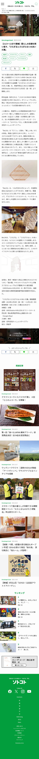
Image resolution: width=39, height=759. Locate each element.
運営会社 (19, 737)
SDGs (19, 719)
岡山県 (4, 58)
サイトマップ (19, 739)
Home (3, 9)
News (19, 722)
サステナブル (13, 54)
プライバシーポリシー (19, 735)
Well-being (20, 717)
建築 (29, 54)
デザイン (22, 54)
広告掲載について (19, 730)
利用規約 (19, 733)
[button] (6, 68)
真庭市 (4, 54)
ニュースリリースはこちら (19, 728)
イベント (12, 58)
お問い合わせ (19, 726)
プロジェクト (6, 62)
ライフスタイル (22, 58)
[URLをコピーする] (33, 68)
